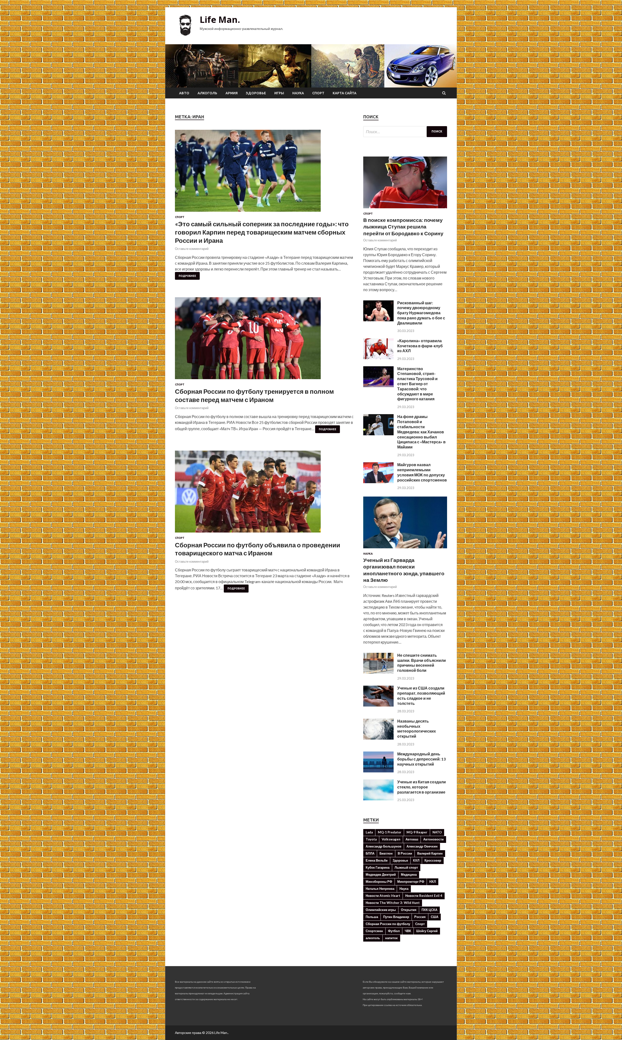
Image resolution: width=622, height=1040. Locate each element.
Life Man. (220, 20)
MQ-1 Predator (389, 832)
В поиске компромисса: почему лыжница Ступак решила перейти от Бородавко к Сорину (403, 226)
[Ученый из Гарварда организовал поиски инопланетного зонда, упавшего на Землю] (405, 549)
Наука (298, 93)
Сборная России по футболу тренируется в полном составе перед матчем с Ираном (254, 395)
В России (405, 853)
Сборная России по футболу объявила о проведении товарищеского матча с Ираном (257, 549)
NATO (437, 832)
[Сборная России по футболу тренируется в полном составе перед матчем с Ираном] (264, 340)
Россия (420, 917)
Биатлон (386, 853)
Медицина (409, 874)
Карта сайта (344, 93)
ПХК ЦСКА (429, 910)
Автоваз (412, 839)
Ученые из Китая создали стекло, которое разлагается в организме (421, 786)
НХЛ (432, 881)
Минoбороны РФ (379, 881)
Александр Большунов (383, 846)
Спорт (318, 93)
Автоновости (433, 839)
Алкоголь (207, 93)
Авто (184, 93)
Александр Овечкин (422, 846)
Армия (231, 93)
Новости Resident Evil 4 (423, 896)
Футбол (394, 931)
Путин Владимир (396, 917)
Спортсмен (374, 931)
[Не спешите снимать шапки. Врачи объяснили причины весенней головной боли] (378, 672)
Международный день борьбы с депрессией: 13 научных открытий (421, 759)
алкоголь (373, 938)
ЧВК (408, 931)
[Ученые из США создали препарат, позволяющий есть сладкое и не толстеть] (378, 705)
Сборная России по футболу (388, 924)
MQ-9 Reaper (416, 832)
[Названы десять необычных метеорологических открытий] (378, 738)
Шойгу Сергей (427, 931)
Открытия (408, 910)
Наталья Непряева (380, 889)
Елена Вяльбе (377, 860)
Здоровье (256, 93)
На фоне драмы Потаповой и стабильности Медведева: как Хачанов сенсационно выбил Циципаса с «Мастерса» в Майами (421, 431)
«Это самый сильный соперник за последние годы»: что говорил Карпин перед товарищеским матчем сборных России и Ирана (262, 232)
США (434, 917)
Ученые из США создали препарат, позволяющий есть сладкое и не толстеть (421, 695)
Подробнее (187, 275)
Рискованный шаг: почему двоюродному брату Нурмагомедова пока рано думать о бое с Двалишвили (421, 312)
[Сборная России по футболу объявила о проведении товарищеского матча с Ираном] (264, 493)
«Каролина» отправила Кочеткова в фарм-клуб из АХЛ (420, 345)
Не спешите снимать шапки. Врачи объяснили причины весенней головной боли (421, 663)
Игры (279, 93)
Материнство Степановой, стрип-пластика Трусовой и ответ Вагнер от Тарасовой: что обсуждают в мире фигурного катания (417, 383)
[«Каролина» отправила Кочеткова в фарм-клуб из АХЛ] (378, 357)
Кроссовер (432, 860)
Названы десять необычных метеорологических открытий (416, 728)
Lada (369, 832)
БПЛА (370, 853)
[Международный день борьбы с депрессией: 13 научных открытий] (378, 771)
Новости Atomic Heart (383, 896)
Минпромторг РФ (410, 881)
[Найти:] (405, 131)
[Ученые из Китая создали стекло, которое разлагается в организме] (378, 798)
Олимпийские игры (381, 910)
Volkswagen (391, 839)
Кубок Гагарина (377, 867)
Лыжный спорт (406, 867)
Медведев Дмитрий (381, 874)
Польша (372, 917)
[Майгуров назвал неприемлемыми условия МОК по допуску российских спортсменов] (378, 481)
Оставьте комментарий (191, 249)
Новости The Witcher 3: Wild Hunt (393, 903)
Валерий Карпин (430, 853)
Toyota (371, 839)
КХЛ (416, 860)
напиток (391, 938)
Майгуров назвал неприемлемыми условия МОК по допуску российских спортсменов (422, 472)
